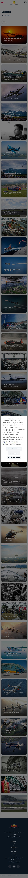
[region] (14, 439)
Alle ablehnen (14, 453)
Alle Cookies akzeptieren (14, 448)
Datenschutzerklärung (9, 443)
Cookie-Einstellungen (14, 457)
